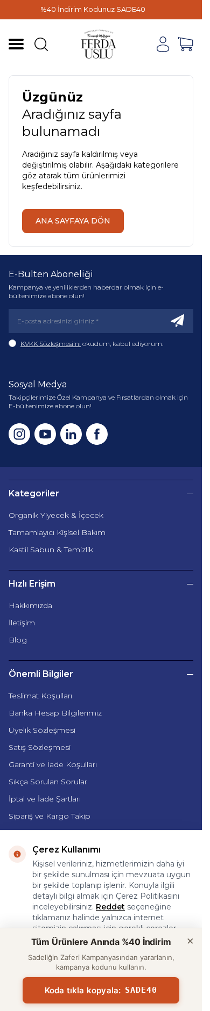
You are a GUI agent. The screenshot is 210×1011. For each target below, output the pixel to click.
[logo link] (99, 44)
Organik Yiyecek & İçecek (56, 515)
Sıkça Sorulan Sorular (48, 781)
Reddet (110, 907)
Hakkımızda (30, 605)
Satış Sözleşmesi (40, 747)
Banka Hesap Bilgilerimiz (55, 713)
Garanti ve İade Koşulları (53, 764)
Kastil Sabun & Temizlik (51, 549)
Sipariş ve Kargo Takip (49, 816)
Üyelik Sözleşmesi (42, 730)
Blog (18, 640)
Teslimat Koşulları (40, 696)
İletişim (22, 622)
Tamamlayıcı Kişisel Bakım (57, 532)
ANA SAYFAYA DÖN (73, 221)
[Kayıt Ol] (177, 321)
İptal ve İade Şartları (45, 799)
